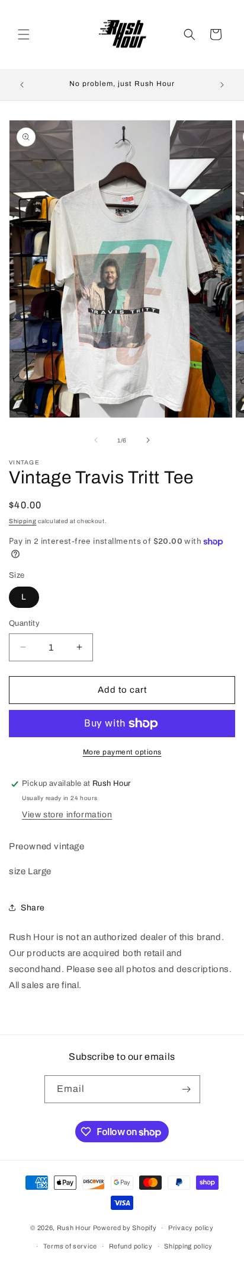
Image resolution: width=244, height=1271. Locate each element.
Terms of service (70, 1246)
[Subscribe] (187, 1089)
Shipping (23, 521)
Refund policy (131, 1246)
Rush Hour (75, 1227)
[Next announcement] (222, 85)
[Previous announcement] (22, 85)
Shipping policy (188, 1246)
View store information (67, 814)
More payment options (122, 752)
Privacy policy (191, 1227)
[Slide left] (96, 440)
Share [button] (33, 907)
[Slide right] (148, 440)
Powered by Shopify (125, 1227)
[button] (24, 34)
